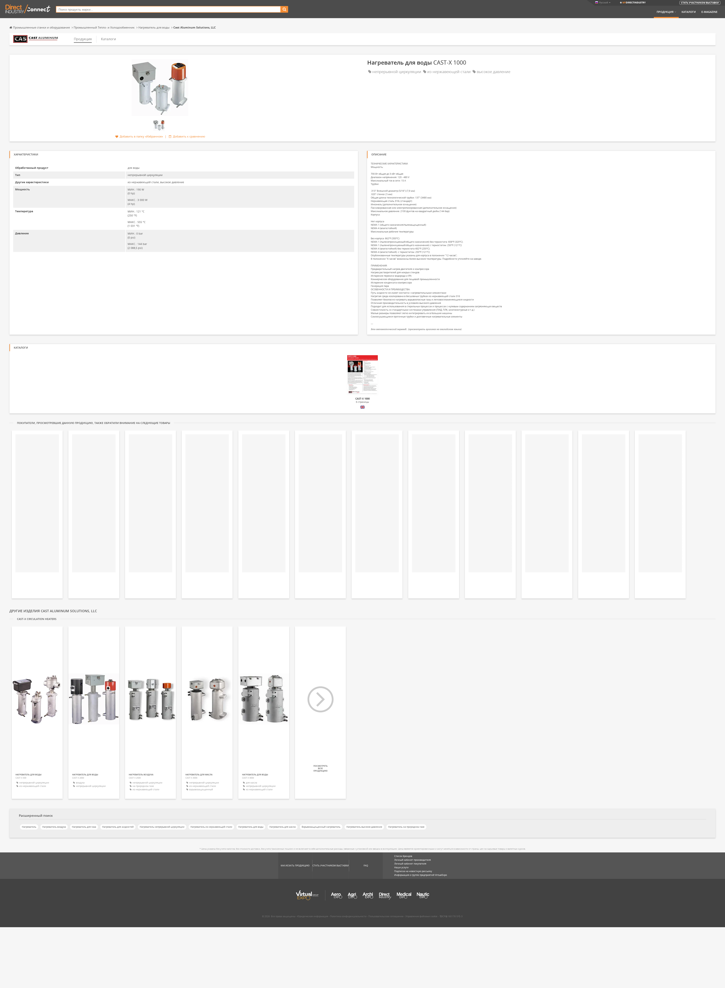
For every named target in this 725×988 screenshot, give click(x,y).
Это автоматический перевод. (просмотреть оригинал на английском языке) (416, 329)
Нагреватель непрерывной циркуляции (162, 826)
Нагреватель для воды (250, 826)
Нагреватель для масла (282, 826)
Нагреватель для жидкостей (118, 826)
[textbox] (168, 9)
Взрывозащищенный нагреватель (321, 826)
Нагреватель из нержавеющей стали (211, 826)
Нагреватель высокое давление (364, 826)
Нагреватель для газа (84, 826)
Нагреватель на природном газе (406, 826)
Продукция (665, 12)
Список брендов (403, 856)
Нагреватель (29, 826)
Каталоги (689, 12)
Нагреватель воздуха (54, 826)
